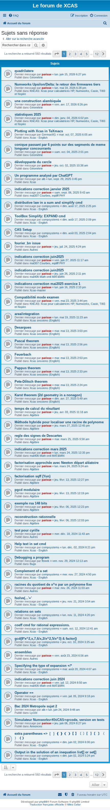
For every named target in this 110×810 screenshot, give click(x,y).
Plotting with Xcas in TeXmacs (39, 131)
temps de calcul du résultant (37, 408)
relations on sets (28, 611)
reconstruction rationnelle (35, 517)
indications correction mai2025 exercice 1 (47, 284)
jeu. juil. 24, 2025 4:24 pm (70, 246)
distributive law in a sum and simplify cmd (48, 202)
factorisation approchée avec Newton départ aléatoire (56, 463)
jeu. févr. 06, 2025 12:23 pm (71, 506)
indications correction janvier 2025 (42, 189)
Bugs (33, 563)
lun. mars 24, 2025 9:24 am (71, 466)
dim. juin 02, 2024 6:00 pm (78, 742)
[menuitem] (13, 16)
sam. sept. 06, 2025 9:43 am (72, 192)
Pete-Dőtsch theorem (31, 381)
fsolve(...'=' (23, 598)
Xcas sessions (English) (45, 320)
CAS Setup (23, 230)
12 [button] (96, 54)
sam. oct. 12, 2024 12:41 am (80, 628)
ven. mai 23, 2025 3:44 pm (70, 300)
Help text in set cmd (30, 544)
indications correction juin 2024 (40, 679)
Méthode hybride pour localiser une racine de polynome (59, 422)
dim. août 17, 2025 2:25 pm (79, 206)
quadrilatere (24, 71)
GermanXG (49, 134)
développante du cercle (33, 162)
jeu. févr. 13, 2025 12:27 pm (71, 479)
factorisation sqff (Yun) (32, 476)
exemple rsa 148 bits (31, 503)
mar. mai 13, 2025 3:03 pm (70, 330)
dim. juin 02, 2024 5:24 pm (78, 755)
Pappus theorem (28, 368)
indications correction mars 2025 (41, 449)
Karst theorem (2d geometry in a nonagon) (48, 395)
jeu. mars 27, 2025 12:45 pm (72, 425)
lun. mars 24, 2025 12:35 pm (72, 452)
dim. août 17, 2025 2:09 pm (79, 219)
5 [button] (86, 54)
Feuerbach (23, 354)
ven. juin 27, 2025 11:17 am (71, 260)
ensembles (23, 652)
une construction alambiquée (38, 101)
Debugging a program (32, 557)
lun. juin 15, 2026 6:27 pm (70, 74)
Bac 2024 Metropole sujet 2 (36, 706)
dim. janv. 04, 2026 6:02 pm (71, 117)
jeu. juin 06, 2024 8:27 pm (70, 723)
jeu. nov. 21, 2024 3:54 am (78, 601)
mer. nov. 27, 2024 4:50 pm (79, 574)
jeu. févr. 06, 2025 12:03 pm (71, 520)
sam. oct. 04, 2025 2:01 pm (71, 151)
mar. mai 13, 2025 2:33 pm (70, 371)
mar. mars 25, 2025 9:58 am (71, 439)
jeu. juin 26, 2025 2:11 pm (70, 273)
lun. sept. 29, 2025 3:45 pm (65, 178)
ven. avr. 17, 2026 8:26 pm (70, 104)
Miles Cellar (74, 804)
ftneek (45, 560)
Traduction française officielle (47, 804)
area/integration (27, 314)
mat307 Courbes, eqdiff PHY (47, 195)
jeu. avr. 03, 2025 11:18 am (71, 412)
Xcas (33, 182)
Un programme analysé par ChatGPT (44, 175)
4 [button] (81, 54)
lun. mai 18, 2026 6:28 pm (70, 87)
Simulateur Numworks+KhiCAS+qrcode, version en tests (59, 720)
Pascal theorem (27, 341)
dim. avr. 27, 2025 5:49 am (70, 398)
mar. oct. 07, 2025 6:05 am (75, 134)
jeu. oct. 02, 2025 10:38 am (71, 165)
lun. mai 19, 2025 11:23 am (70, 317)
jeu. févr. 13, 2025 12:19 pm (71, 493)
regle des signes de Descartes (38, 436)
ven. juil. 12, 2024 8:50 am (70, 682)
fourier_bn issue (27, 243)
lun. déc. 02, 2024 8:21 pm (78, 547)
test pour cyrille (27, 530)
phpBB (43, 801)
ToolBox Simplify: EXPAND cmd (40, 216)
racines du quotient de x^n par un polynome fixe (53, 584)
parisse (46, 74)
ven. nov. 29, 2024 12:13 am (69, 560)
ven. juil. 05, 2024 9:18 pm (78, 696)
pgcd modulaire (27, 490)
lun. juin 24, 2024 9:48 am (64, 709)
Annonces (36, 726)
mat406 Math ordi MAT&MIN (47, 276)
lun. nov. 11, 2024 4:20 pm (78, 614)
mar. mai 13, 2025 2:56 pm (70, 344)
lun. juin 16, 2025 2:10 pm (70, 287)
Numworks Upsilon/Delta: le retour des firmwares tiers (57, 84)
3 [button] (75, 54)
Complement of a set (31, 571)
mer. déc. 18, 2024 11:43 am (72, 533)
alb (43, 178)
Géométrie (36, 77)
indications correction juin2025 (39, 257)
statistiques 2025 (28, 114)
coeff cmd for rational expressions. (42, 625)
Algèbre (34, 415)
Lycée (33, 712)
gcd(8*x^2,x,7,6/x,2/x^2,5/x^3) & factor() (46, 638)
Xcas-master (38, 290)
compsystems (50, 206)
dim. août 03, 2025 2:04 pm (79, 233)
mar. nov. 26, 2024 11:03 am (71, 587)
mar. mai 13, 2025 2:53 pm (70, 357)
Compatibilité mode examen (37, 297)
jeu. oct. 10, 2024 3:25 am (78, 642)
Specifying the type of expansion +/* (43, 666)
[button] (56, 54)
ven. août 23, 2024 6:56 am (71, 655)
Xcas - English (39, 137)
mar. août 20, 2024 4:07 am (79, 669)
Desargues (23, 327)
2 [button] (70, 54)
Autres (34, 249)
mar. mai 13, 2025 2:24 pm (70, 384)
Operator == (24, 693)
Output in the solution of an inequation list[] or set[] (55, 752)
